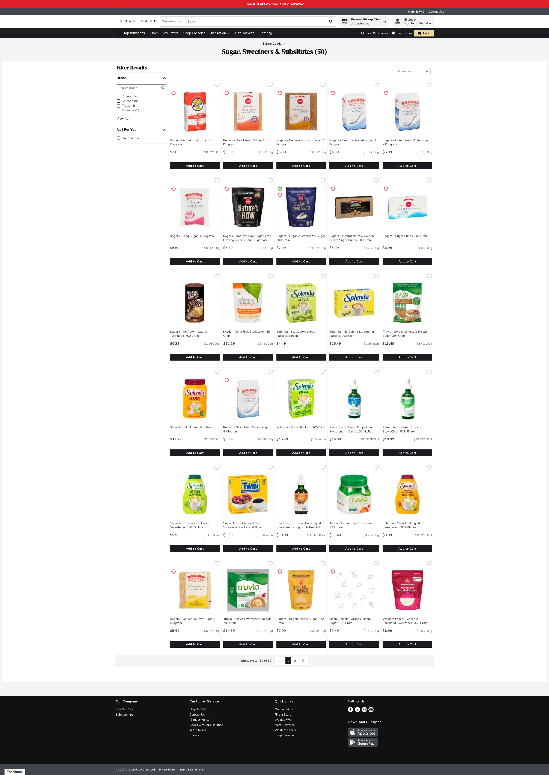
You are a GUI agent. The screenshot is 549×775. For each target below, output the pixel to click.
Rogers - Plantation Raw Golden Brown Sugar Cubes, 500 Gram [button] (354, 238)
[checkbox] (217, 85)
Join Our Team (125, 709)
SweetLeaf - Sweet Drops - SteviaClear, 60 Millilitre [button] (407, 429)
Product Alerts (199, 720)
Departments (133, 33)
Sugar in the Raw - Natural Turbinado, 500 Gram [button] (195, 334)
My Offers (170, 33)
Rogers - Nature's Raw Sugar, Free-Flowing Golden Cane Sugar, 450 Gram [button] (247, 240)
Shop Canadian (194, 33)
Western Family (285, 730)
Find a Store (283, 715)
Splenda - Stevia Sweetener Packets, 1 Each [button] (301, 334)
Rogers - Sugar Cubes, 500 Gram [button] (407, 236)
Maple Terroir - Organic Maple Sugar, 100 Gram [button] (354, 621)
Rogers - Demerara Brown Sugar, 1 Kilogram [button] (300, 142)
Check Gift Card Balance (206, 725)
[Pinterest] (371, 711)
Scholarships (124, 715)
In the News (198, 730)
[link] (374, 33)
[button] (384, 20)
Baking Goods (271, 44)
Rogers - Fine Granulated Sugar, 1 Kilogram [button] (352, 142)
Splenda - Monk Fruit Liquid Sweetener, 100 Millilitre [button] (407, 525)
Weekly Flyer (284, 720)
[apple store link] (363, 735)
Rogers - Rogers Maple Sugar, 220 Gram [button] (300, 621)
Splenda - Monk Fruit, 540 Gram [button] (195, 427)
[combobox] (172, 21)
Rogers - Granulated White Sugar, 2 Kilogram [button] (407, 142)
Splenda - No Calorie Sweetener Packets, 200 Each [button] (354, 334)
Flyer (154, 33)
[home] (136, 22)
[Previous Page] (279, 660)
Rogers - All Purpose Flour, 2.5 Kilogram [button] (193, 142)
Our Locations (284, 709)
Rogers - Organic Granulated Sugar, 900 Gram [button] (301, 238)
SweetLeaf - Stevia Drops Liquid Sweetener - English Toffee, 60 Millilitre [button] (299, 527)
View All (122, 118)
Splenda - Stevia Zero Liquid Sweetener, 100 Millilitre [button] (195, 525)
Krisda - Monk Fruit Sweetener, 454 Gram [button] (247, 334)
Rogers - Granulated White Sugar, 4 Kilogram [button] (247, 429)
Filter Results (132, 67)
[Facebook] (350, 711)
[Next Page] (303, 660)
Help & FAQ (416, 12)
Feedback (15, 772)
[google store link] (363, 745)
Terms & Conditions (192, 769)
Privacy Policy (167, 769)
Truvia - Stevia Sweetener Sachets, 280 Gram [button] (247, 621)
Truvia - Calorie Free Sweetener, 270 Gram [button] (353, 525)
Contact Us (436, 12)
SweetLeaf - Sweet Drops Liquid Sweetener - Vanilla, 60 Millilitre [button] (354, 429)
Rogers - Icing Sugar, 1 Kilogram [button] (195, 236)
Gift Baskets (244, 33)
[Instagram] (364, 711)
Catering (265, 33)
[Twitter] (357, 711)
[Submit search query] (330, 21)
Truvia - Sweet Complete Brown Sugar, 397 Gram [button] (407, 334)
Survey (194, 735)
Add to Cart (195, 166)
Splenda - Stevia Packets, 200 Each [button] (301, 427)
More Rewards (285, 725)
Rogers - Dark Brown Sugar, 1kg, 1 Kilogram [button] (247, 142)
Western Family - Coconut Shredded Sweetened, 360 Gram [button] (407, 621)
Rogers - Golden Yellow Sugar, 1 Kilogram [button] (193, 621)
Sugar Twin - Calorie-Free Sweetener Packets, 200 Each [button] (248, 525)
